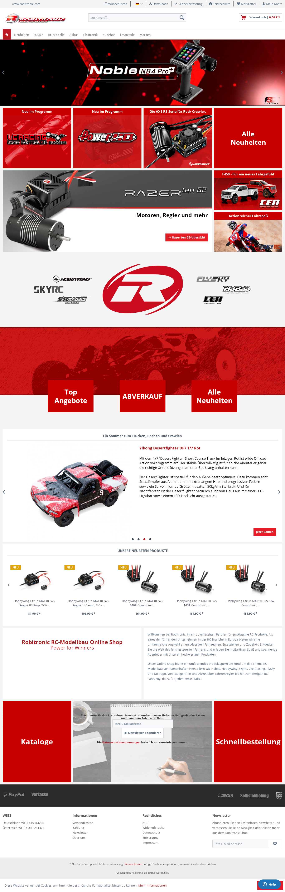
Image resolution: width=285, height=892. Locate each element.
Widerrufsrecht (153, 828)
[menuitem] (246, 3)
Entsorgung (150, 838)
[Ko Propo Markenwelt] (72, 300)
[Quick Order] (248, 741)
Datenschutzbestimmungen (121, 742)
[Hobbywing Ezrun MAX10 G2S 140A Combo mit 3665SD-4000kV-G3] (142, 579)
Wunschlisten (117, 4)
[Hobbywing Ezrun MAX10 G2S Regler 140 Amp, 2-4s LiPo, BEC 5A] (88, 579)
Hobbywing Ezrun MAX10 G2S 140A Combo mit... (142, 603)
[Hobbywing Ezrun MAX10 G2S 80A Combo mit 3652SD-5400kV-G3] (250, 579)
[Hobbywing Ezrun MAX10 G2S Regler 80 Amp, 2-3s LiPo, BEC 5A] (34, 579)
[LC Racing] (37, 138)
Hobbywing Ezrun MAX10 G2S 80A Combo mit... (250, 603)
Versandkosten (83, 823)
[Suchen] (182, 17)
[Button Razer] (186, 242)
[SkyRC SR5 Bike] (248, 232)
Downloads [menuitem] (160, 4)
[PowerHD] (107, 138)
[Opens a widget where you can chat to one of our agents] (269, 884)
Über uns (79, 838)
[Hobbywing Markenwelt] (72, 279)
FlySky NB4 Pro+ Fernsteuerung (142, 73)
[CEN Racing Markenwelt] (212, 300)
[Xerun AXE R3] (178, 138)
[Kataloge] (37, 741)
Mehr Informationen (152, 885)
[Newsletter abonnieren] (275, 844)
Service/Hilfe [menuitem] (221, 4)
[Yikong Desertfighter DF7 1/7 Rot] (67, 492)
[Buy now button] (264, 532)
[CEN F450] (248, 190)
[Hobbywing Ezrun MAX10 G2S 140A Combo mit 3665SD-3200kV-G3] (196, 579)
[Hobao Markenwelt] (236, 289)
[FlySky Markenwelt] (212, 279)
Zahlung (78, 828)
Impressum (150, 843)
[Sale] (142, 396)
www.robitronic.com (26, 4)
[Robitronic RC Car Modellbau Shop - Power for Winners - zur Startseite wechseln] (35, 18)
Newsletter (80, 833)
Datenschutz (151, 833)
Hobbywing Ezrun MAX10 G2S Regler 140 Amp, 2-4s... (88, 603)
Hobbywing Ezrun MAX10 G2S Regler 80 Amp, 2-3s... (34, 603)
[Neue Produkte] (248, 138)
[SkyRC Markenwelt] (48, 289)
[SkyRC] (273, 248)
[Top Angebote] (70, 396)
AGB (145, 823)
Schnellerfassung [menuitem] (190, 4)
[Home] (7, 34)
